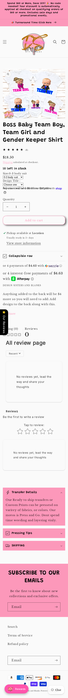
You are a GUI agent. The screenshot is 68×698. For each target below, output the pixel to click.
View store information (24, 243)
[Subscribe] (56, 606)
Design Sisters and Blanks (29, 691)
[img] (12, 335)
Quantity (9, 199)
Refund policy (18, 644)
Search (13, 627)
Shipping (8, 162)
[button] (5, 42)
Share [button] (11, 313)
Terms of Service (20, 635)
